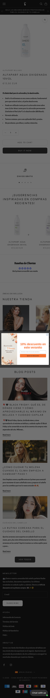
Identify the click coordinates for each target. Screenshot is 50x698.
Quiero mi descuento (33, 355)
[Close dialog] (47, 335)
